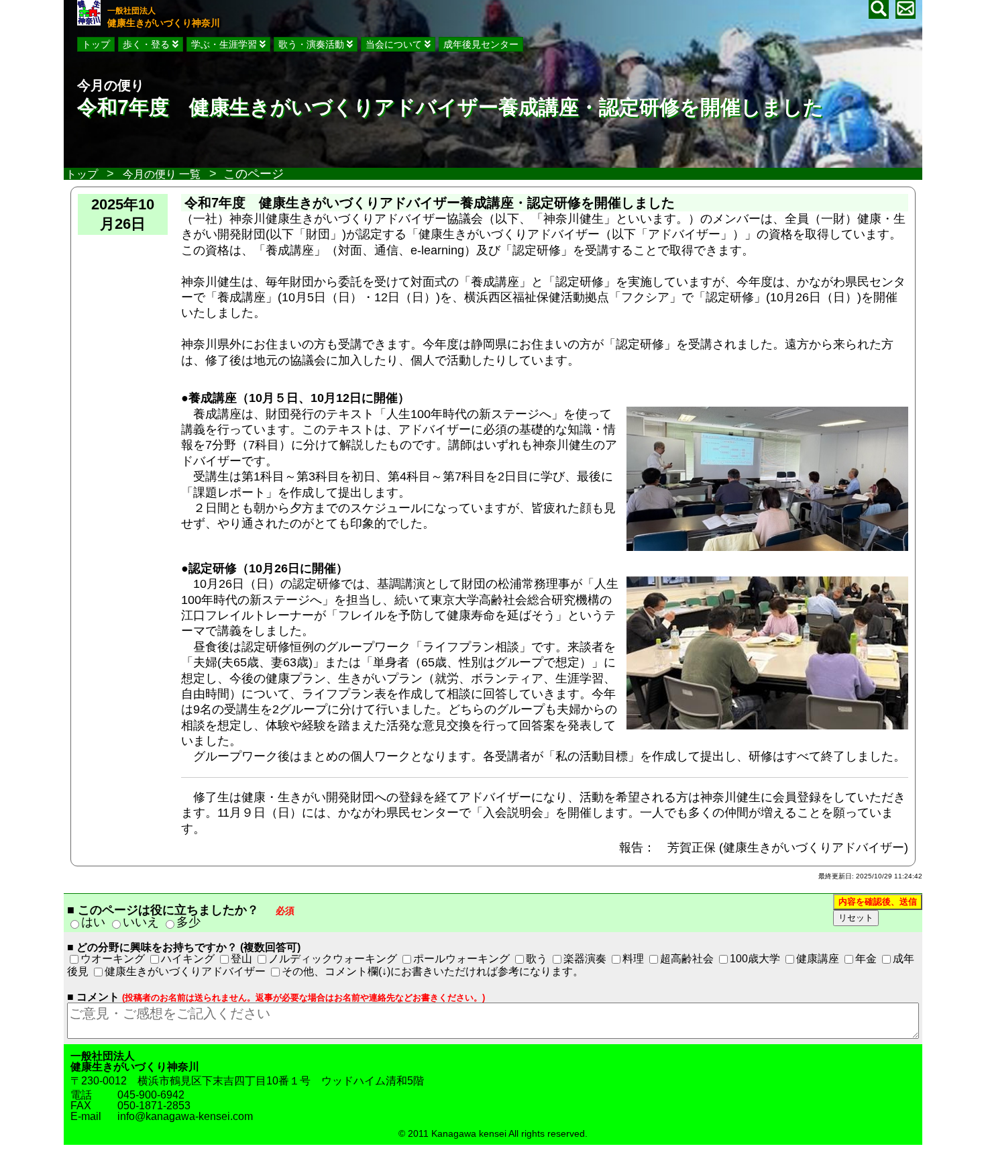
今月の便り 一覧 (162, 174)
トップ (96, 44)
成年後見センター (480, 44)
